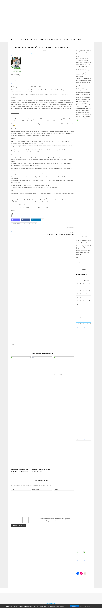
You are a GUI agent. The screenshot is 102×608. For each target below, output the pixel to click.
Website (56, 489)
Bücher (51, 39)
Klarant (23, 223)
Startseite (24, 39)
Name (13, 489)
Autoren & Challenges (63, 39)
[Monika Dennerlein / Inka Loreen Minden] (13, 287)
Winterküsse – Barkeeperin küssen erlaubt (21, 54)
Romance (29, 223)
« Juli (77, 308)
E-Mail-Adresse (36, 489)
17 (78, 297)
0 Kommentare (70, 227)
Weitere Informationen (85, 606)
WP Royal (55, 598)
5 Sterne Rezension (16, 223)
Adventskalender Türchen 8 (62, 373)
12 (83, 294)
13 (86, 294)
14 (89, 294)
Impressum (42, 39)
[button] (15, 220)
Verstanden (74, 606)
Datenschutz (77, 39)
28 (89, 300)
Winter (34, 223)
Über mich (33, 39)
